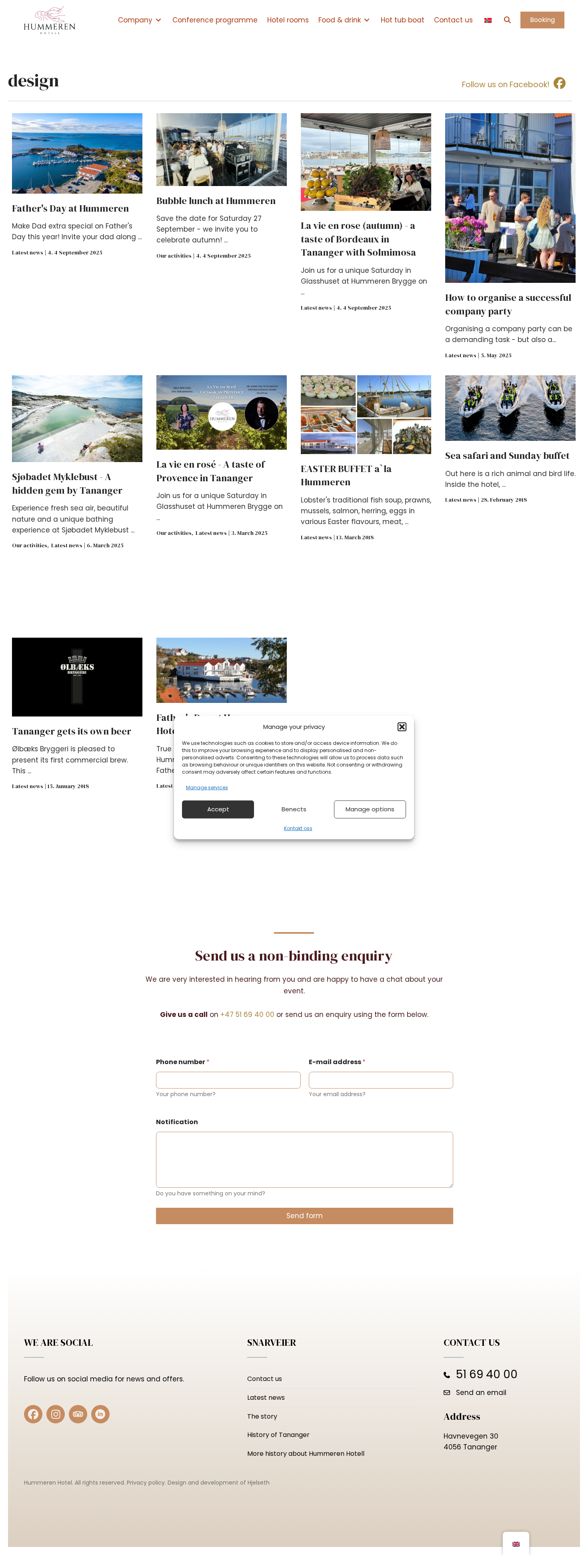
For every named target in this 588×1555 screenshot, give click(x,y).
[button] (402, 726)
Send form (304, 1216)
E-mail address (337, 1062)
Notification (177, 1122)
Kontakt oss (298, 828)
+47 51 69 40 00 (247, 1014)
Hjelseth (259, 1483)
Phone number (183, 1062)
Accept (218, 809)
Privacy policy (146, 1483)
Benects (294, 809)
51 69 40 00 (487, 1374)
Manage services (207, 787)
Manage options (370, 809)
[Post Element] (77, 240)
